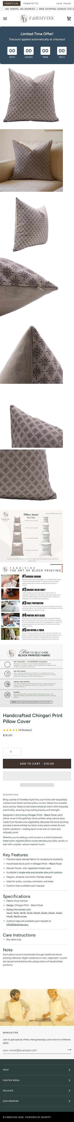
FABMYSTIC (31, 3)
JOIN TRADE (63, 3)
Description (10, 794)
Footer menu (11, 1080)
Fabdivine (11, 1117)
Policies (8, 1090)
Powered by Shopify (38, 1117)
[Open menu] (8, 18)
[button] (37, 776)
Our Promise (11, 1101)
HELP (6, 1069)
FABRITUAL (11, 3)
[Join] (68, 1050)
